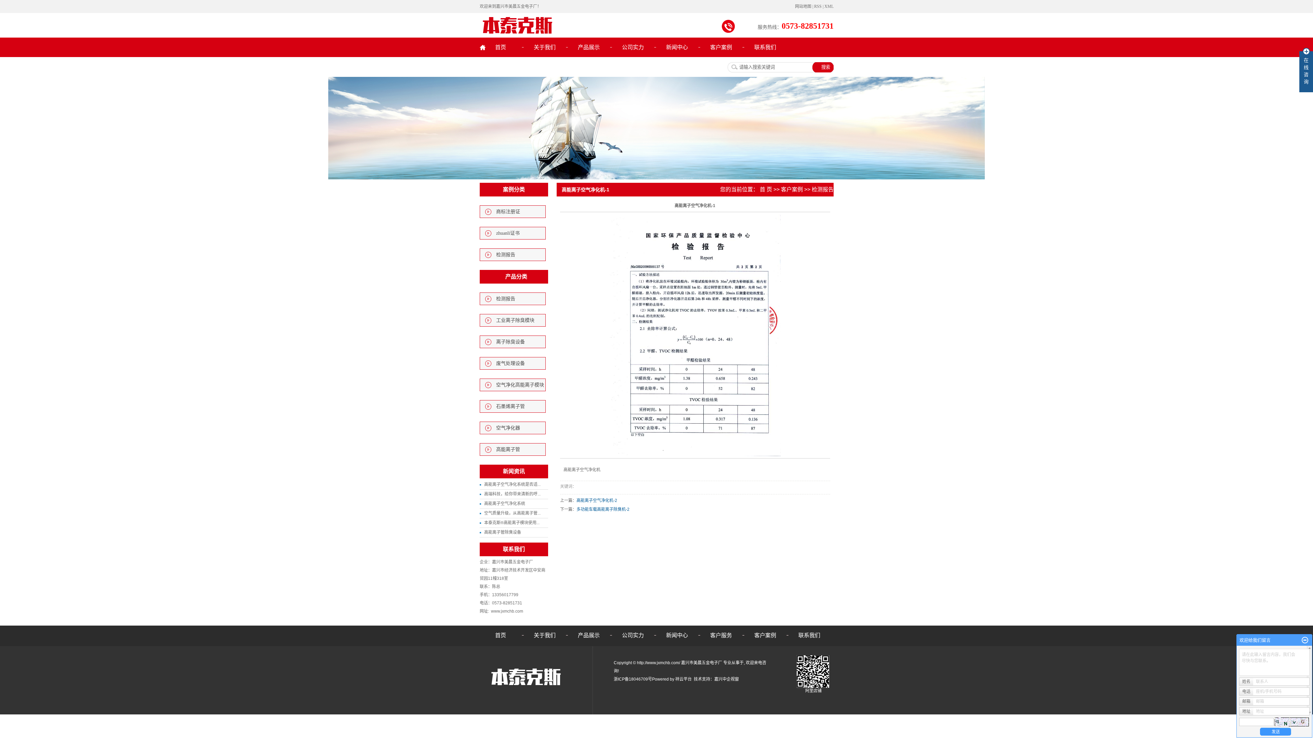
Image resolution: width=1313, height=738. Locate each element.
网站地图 (803, 6)
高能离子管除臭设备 (502, 532)
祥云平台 (683, 679)
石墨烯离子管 (510, 406)
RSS (818, 6)
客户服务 (721, 635)
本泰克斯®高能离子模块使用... (512, 522)
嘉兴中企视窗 (726, 679)
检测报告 (505, 254)
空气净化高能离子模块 (520, 384)
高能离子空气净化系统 (504, 503)
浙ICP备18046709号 (633, 679)
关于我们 (545, 47)
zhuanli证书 (508, 233)
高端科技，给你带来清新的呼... (512, 494)
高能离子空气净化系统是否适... (512, 484)
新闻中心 (677, 47)
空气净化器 (508, 427)
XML (829, 6)
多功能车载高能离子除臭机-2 (602, 509)
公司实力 (633, 47)
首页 (500, 47)
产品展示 (589, 47)
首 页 (766, 189)
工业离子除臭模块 (515, 320)
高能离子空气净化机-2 (596, 500)
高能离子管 (508, 449)
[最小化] (1305, 640)
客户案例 (721, 47)
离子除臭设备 (510, 341)
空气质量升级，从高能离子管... (512, 513)
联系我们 (765, 47)
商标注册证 (508, 211)
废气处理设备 (510, 363)
